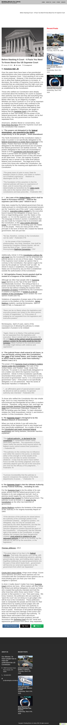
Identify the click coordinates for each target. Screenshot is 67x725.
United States (24, 197)
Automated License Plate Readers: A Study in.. (54, 48)
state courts (34, 188)
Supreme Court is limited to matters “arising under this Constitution (22, 365)
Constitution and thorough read (25, 152)
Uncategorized (14, 12)
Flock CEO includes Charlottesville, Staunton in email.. (54, 67)
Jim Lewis (18, 65)
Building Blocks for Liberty (11, 2)
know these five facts (10, 125)
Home (43, 2)
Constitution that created (11, 498)
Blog (54, 2)
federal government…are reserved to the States (19, 131)
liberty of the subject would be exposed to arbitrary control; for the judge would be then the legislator (22, 341)
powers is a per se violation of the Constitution (19, 293)
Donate (63, 2)
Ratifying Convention (22, 249)
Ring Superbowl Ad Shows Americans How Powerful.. (54, 87)
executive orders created (19, 211)
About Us (48, 2)
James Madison (8, 507)
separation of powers (10, 290)
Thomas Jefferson (9, 548)
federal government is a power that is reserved (20, 142)
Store (58, 2)
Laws (7, 356)
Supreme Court (20, 111)
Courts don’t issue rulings (11, 573)
